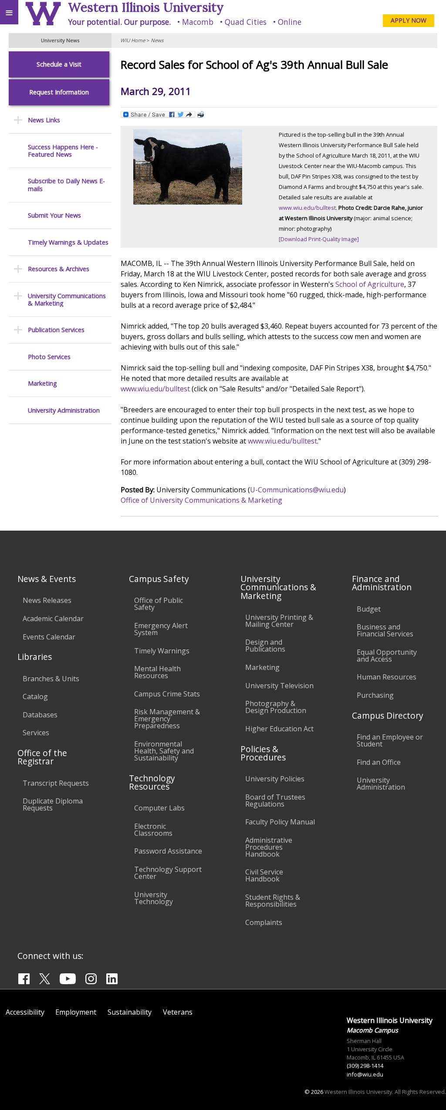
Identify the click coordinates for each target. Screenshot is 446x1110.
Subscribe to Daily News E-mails (66, 184)
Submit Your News (54, 215)
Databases (40, 715)
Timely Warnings (161, 651)
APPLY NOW (408, 20)
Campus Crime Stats (167, 694)
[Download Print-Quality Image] (319, 239)
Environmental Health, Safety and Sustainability (164, 751)
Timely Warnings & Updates (68, 242)
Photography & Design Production (275, 707)
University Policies (274, 779)
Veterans (178, 1012)
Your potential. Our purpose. (119, 22)
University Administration (64, 410)
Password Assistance (168, 851)
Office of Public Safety (158, 603)
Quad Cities (246, 22)
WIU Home (132, 40)
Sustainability (130, 1012)
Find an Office (379, 762)
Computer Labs (159, 808)
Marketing (42, 383)
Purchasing (375, 695)
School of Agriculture (369, 284)
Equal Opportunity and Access (387, 655)
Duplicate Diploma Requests (53, 804)
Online (289, 22)
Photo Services (49, 356)
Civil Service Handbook (264, 875)
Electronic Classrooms (153, 829)
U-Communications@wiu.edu (297, 489)
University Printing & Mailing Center (279, 620)
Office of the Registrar (42, 757)
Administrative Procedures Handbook (268, 847)
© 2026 (313, 1092)
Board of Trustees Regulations (275, 800)
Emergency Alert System (161, 629)
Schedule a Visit (59, 64)
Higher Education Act (279, 728)
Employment (75, 1012)
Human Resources (386, 677)
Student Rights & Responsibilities (272, 900)
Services (36, 732)
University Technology (153, 898)
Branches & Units (51, 678)
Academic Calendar (53, 618)
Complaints (263, 922)
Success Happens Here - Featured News (63, 150)
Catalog (35, 696)
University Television (279, 685)
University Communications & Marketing (67, 299)
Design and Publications (265, 645)
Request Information (59, 92)
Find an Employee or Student (390, 740)
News (157, 40)
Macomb (197, 22)
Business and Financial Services (385, 630)
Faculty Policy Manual (280, 822)
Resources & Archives (58, 268)
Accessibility (25, 1012)
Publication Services (56, 329)
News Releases (47, 600)
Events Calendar (49, 637)
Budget (369, 609)
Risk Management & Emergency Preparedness (167, 718)
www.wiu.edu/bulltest (307, 208)
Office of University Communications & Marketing (201, 500)
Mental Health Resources (157, 672)
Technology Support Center (168, 872)
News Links (44, 120)
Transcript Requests (56, 783)
